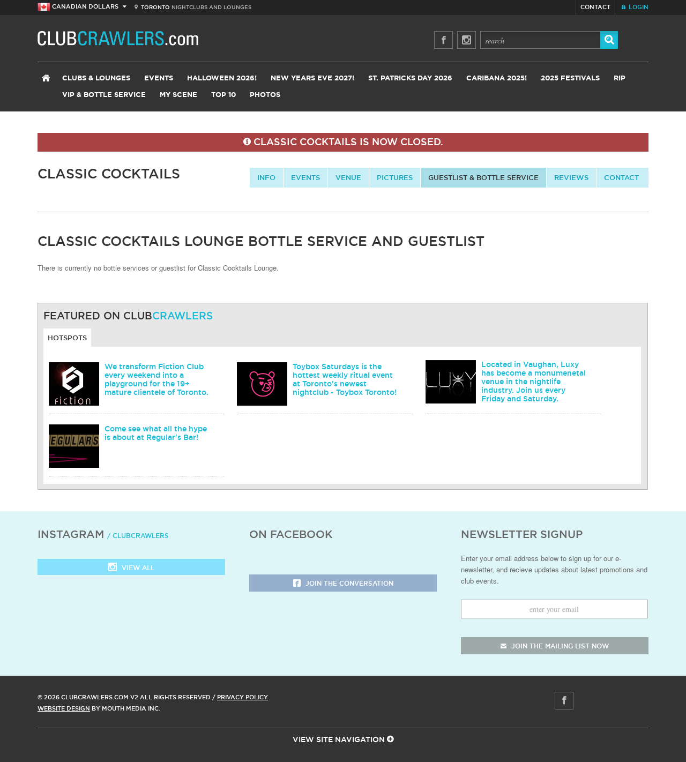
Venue (348, 177)
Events (158, 78)
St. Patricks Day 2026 (410, 78)
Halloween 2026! (222, 78)
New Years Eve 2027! (312, 78)
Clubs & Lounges (96, 78)
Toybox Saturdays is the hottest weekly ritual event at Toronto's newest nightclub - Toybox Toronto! (345, 379)
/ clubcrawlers (138, 535)
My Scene (178, 95)
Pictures (395, 177)
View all (137, 567)
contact (621, 177)
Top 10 (223, 95)
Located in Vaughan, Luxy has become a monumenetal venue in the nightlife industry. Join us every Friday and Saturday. (533, 381)
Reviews (571, 177)
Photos (265, 95)
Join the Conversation (348, 583)
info (266, 177)
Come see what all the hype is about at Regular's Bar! (156, 433)
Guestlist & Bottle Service (483, 177)
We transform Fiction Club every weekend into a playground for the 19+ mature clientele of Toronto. (156, 379)
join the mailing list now (559, 646)
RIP (619, 78)
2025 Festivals (570, 78)
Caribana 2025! (496, 78)
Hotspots (67, 337)
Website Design (64, 708)
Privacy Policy (242, 697)
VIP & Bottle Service (104, 95)
